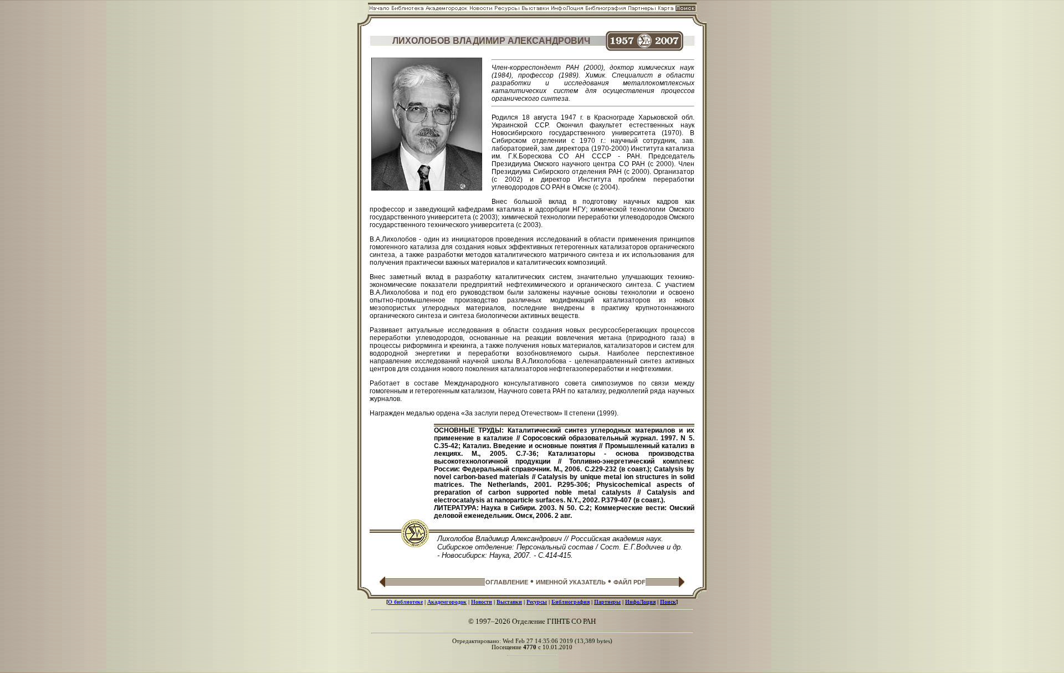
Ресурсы (536, 602)
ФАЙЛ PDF (629, 582)
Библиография (570, 602)
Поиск (668, 602)
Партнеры (607, 602)
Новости (481, 602)
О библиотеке (405, 602)
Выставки (509, 602)
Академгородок (447, 602)
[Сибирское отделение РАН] (415, 544)
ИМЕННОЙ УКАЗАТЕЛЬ (571, 582)
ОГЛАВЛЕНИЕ (506, 582)
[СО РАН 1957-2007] (644, 48)
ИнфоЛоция (640, 602)
